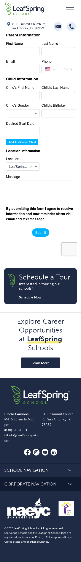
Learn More (40, 362)
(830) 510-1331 (15, 430)
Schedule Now (30, 297)
